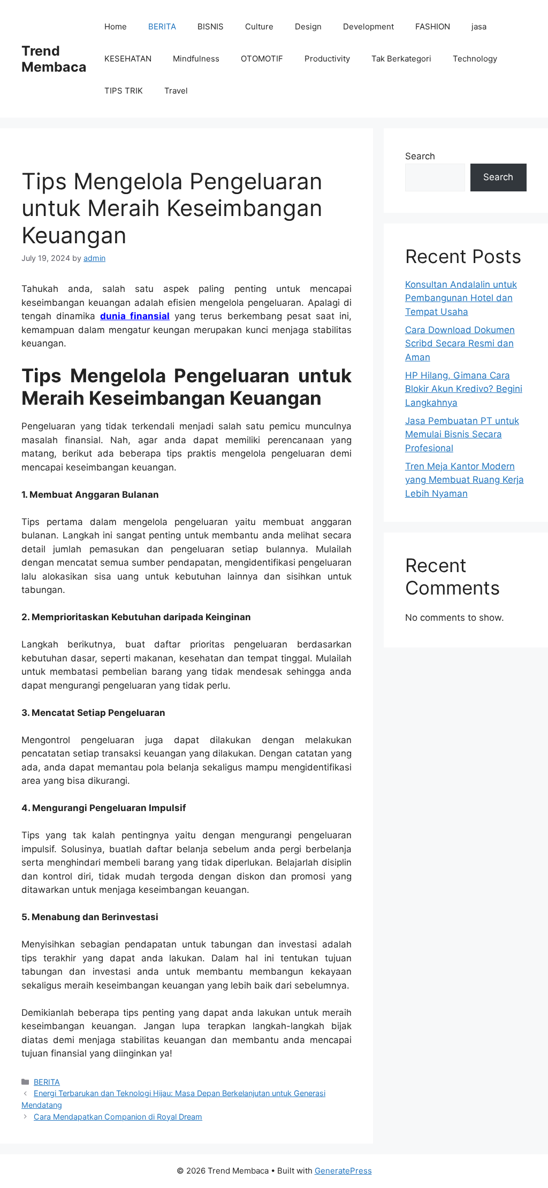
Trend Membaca (54, 59)
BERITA (162, 26)
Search (420, 156)
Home (115, 26)
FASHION (432, 26)
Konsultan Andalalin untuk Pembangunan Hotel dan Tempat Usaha (461, 298)
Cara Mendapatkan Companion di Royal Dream (118, 1116)
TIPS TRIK (123, 91)
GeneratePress (343, 1171)
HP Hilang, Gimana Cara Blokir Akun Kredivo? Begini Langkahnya (463, 389)
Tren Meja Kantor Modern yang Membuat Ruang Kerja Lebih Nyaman (464, 480)
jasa (478, 26)
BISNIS (210, 26)
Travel (176, 91)
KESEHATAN (127, 58)
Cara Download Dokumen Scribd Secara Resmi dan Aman (460, 343)
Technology (475, 58)
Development (368, 26)
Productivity (327, 58)
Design (308, 26)
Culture (259, 26)
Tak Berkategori (401, 58)
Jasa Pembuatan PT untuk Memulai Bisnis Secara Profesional (462, 434)
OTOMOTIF (262, 58)
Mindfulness (196, 58)
